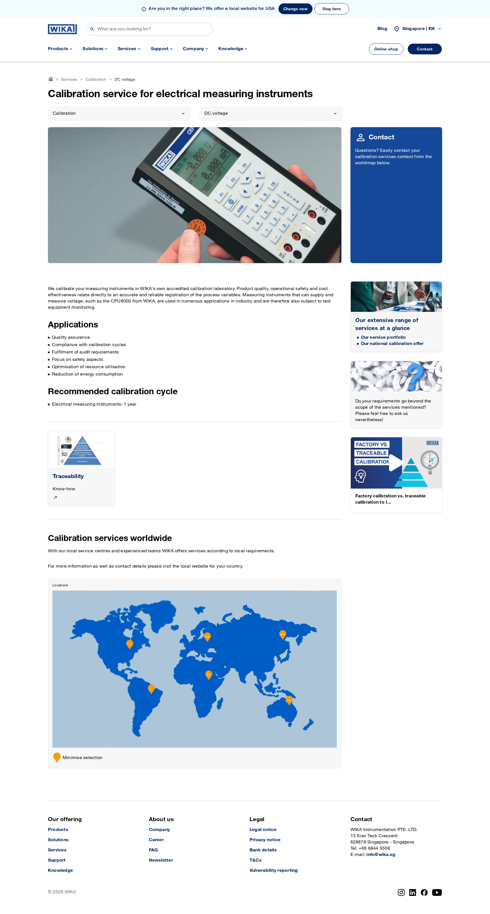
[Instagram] (401, 892)
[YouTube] (437, 892)
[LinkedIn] (412, 892)
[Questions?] (396, 376)
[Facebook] (424, 892)
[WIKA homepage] (62, 29)
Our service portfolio (383, 337)
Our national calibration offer (392, 343)
